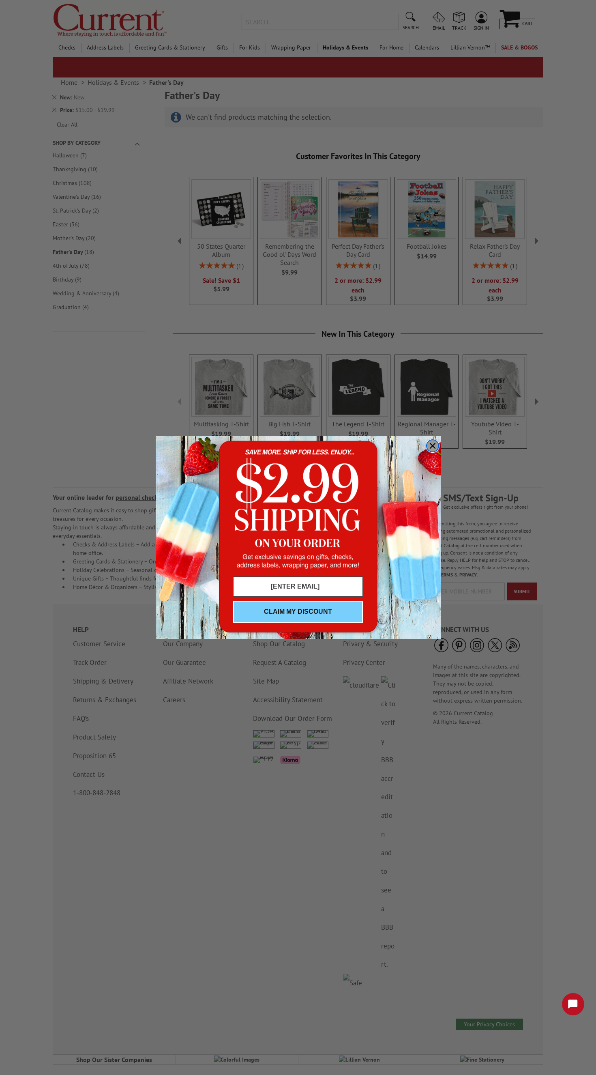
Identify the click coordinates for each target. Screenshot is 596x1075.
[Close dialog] (432, 445)
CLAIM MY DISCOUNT (298, 611)
